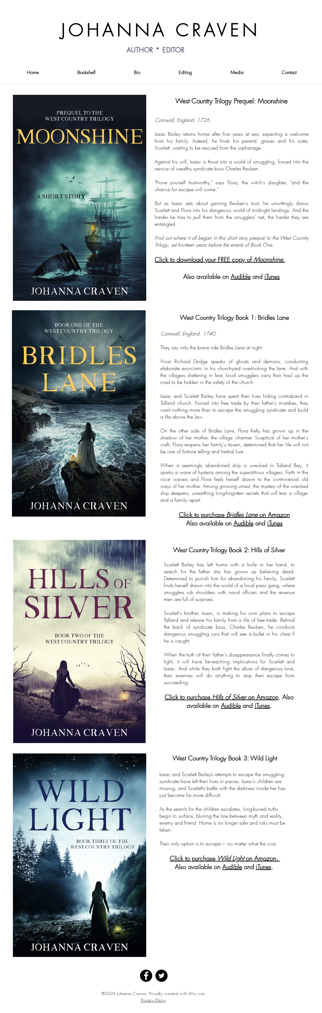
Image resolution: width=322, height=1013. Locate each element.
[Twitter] (161, 976)
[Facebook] (146, 976)
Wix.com (196, 993)
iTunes (272, 276)
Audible (241, 276)
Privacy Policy (153, 1000)
